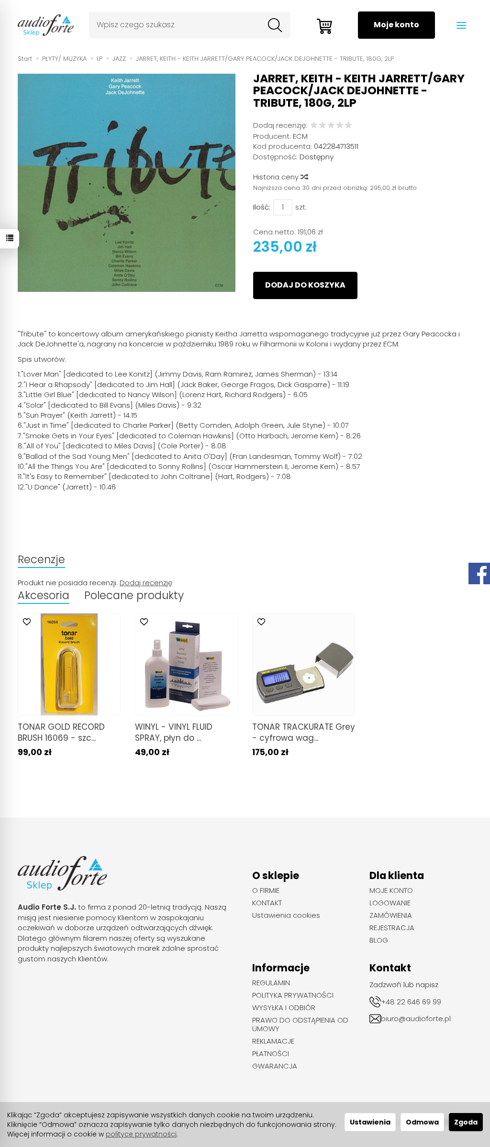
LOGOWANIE (390, 903)
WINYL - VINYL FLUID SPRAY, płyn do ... (173, 732)
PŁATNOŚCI (270, 1053)
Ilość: (261, 207)
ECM (300, 136)
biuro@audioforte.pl (416, 1018)
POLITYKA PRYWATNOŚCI (293, 995)
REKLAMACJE (273, 1041)
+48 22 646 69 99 (411, 1002)
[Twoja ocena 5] (348, 126)
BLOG (378, 940)
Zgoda (466, 1122)
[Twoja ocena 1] (314, 126)
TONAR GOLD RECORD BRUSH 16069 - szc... (61, 732)
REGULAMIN (271, 983)
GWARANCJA (274, 1066)
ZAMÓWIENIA (390, 915)
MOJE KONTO (391, 890)
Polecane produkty (134, 595)
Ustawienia (370, 1122)
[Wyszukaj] (275, 25)
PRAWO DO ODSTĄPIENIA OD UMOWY (300, 1024)
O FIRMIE (265, 890)
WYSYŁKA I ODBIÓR (283, 1007)
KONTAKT (267, 903)
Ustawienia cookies (286, 915)
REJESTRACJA (391, 928)
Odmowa (422, 1122)
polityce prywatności (141, 1134)
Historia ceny (277, 177)
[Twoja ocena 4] (339, 126)
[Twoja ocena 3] (331, 126)
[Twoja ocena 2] (322, 126)
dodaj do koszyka (305, 284)
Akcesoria (43, 595)
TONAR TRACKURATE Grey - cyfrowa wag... (303, 732)
